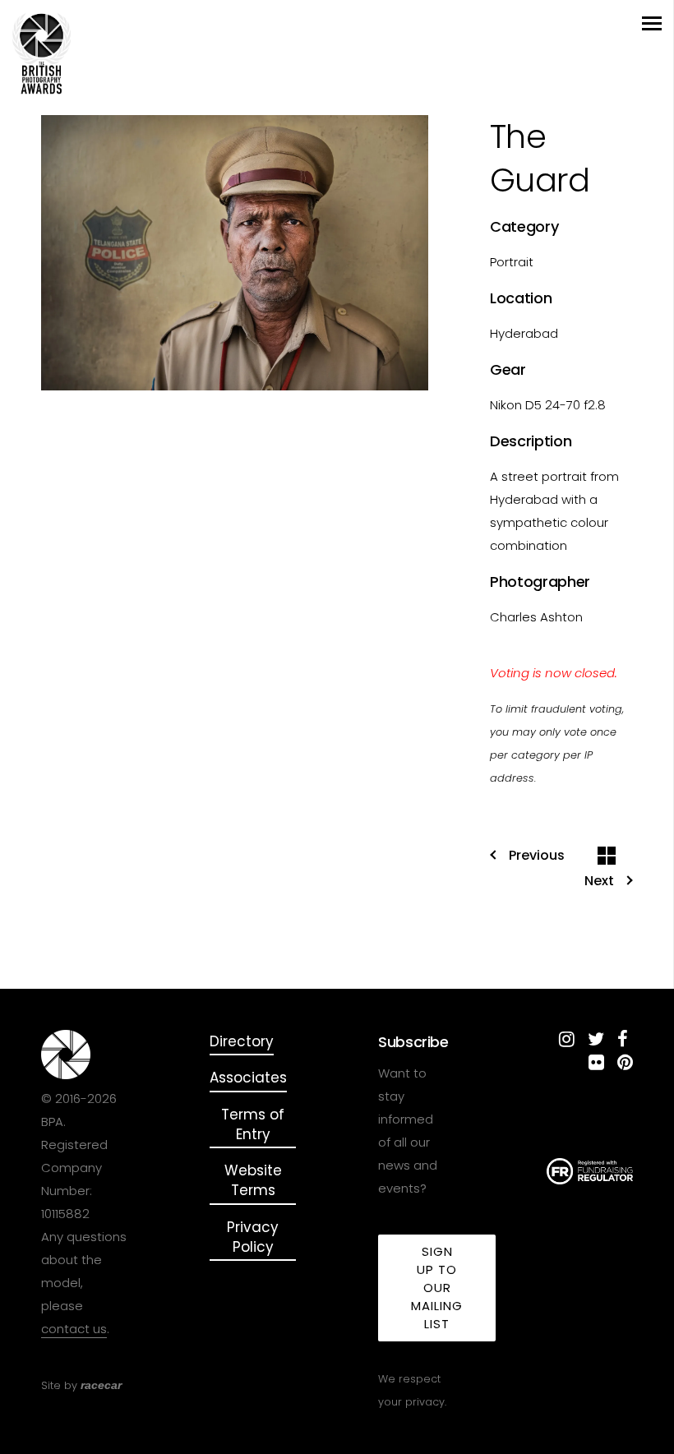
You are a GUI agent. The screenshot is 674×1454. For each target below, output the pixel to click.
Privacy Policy (253, 1237)
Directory (242, 1041)
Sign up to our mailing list (437, 1287)
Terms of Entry (252, 1124)
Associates (248, 1077)
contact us (74, 1328)
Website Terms (253, 1180)
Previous (537, 856)
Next (599, 881)
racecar (101, 1385)
